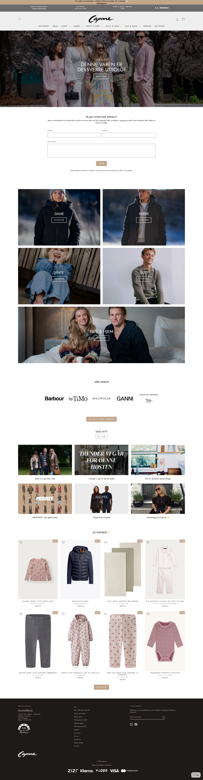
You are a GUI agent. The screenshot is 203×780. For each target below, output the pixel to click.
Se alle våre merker (101, 419)
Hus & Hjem (131, 26)
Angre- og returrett (79, 713)
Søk (75, 707)
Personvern (77, 733)
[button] (164, 8)
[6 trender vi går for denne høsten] (102, 460)
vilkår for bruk (123, 170)
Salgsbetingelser (79, 723)
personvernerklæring (110, 170)
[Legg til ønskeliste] (21, 542)
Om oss (76, 736)
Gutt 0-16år (113, 26)
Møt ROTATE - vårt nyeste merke (45, 517)
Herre (77, 26)
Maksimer (108, 765)
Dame (65, 26)
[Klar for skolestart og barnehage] (158, 460)
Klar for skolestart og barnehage (158, 478)
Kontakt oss (77, 739)
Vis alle (101, 437)
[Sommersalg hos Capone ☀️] (158, 499)
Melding (51, 142)
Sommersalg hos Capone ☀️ (158, 517)
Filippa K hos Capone (101, 517)
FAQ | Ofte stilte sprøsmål (81, 710)
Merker (147, 26)
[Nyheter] (59, 217)
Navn (50, 131)
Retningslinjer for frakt (80, 720)
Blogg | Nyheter (79, 743)
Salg (55, 26)
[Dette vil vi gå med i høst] (45, 460)
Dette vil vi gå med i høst (45, 478)
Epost (105, 131)
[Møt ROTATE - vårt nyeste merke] (45, 499)
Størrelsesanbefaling (80, 726)
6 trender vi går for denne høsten (101, 478)
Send (102, 163)
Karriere (76, 746)
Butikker (159, 26)
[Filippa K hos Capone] (102, 499)
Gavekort (44, 26)
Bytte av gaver (78, 717)
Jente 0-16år (93, 26)
